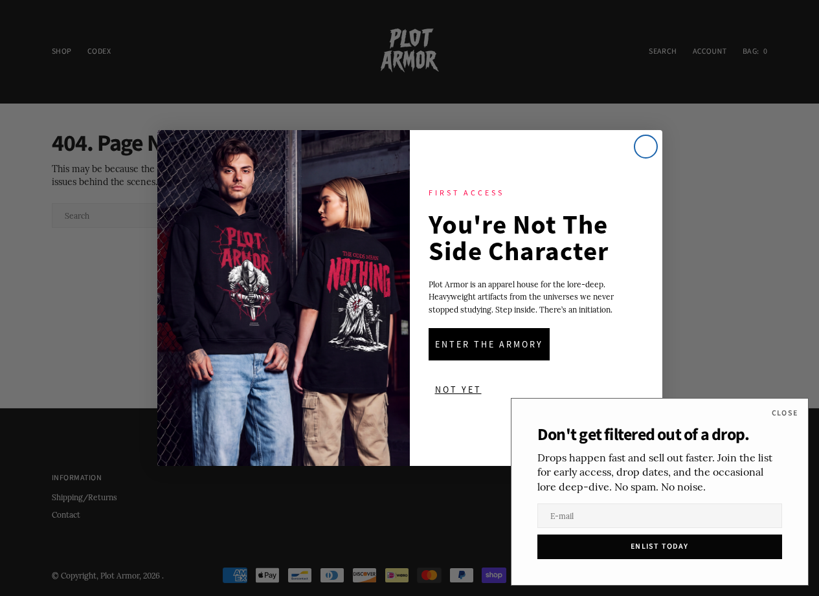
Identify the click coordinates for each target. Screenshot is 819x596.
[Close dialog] (645, 146)
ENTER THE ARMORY (489, 344)
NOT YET (458, 389)
